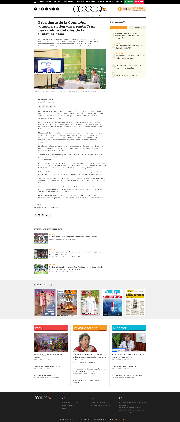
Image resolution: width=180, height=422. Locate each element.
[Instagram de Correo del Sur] (46, 8)
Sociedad (80, 2)
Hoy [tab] (118, 27)
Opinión (119, 2)
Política (58, 2)
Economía (90, 2)
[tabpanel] (45, 302)
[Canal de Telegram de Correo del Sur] (57, 8)
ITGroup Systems (119, 419)
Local (49, 2)
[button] (70, 69)
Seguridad (68, 2)
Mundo (101, 2)
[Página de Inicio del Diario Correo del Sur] (90, 9)
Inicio (41, 2)
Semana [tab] (137, 27)
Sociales (139, 2)
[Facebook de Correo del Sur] (35, 8)
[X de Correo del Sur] (39, 8)
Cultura (110, 2)
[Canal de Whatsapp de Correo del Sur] (53, 8)
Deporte (129, 2)
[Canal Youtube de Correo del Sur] (42, 8)
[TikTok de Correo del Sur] (50, 8)
